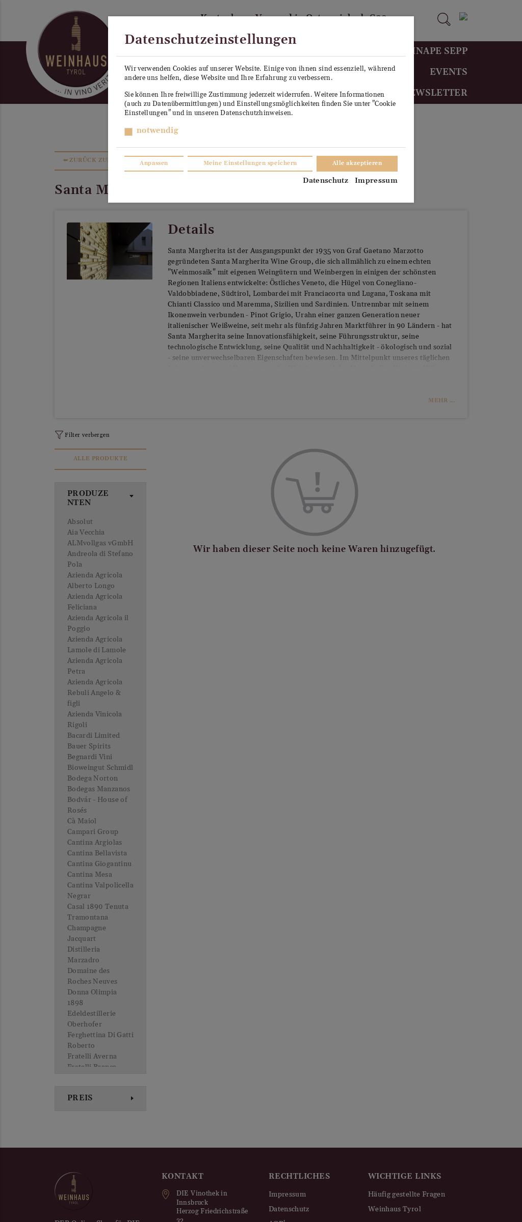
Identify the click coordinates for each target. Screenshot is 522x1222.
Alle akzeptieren (357, 163)
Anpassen (154, 163)
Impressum (376, 180)
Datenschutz (325, 180)
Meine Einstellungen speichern (250, 163)
